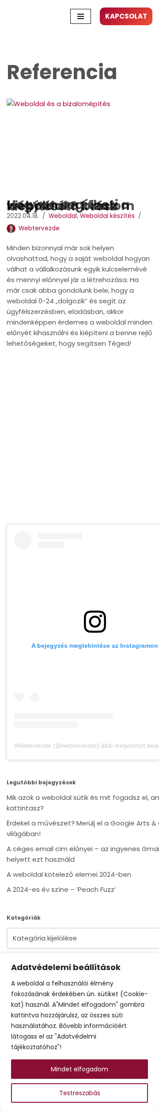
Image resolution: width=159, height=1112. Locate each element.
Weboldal (63, 216)
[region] (79, 1032)
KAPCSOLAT (126, 16)
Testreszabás (79, 1093)
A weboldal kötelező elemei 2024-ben (69, 874)
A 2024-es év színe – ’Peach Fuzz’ (61, 889)
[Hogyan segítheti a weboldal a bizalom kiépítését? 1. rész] (79, 147)
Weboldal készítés (107, 216)
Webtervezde (39, 228)
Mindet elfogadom (79, 1069)
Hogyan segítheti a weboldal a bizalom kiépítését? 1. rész (71, 205)
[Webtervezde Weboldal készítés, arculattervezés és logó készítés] (18, 16)
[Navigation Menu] (80, 16)
